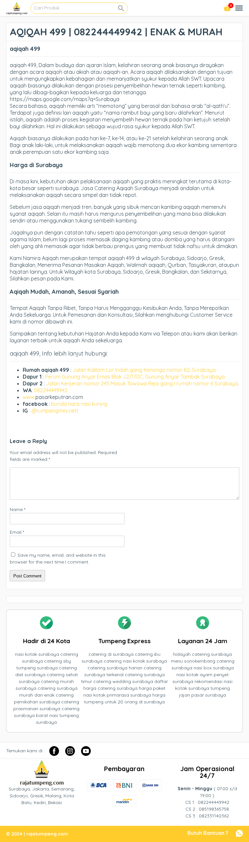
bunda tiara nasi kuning (80, 404)
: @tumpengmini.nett (53, 410)
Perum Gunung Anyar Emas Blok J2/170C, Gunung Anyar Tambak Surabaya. (135, 376)
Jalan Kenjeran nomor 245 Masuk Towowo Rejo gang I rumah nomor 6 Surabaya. (142, 383)
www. (29, 397)
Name (17, 509)
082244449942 (50, 390)
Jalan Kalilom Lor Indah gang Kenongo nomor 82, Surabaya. (145, 370)
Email (17, 532)
